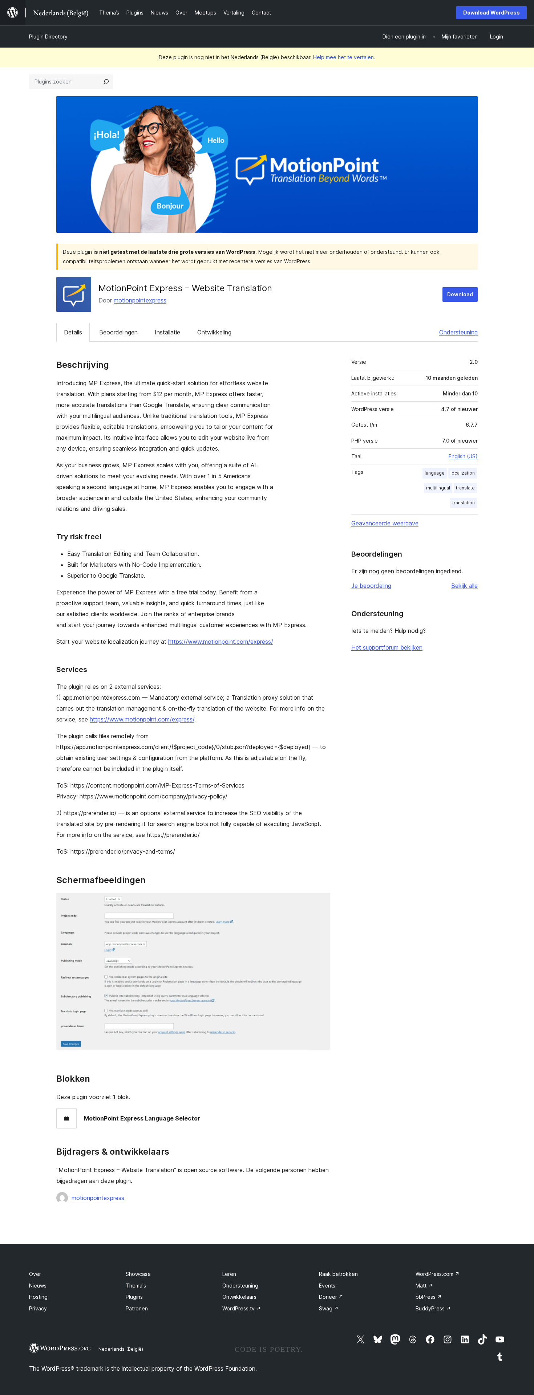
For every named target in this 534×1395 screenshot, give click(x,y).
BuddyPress (433, 1308)
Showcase (138, 1274)
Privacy (38, 1308)
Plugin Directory (48, 36)
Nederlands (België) (120, 1349)
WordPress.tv (241, 1308)
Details (73, 332)
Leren (229, 1274)
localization (462, 473)
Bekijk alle (464, 585)
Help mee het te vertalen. (344, 57)
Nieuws (37, 1285)
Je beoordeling (371, 585)
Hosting (38, 1297)
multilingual (438, 488)
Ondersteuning (458, 332)
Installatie (167, 332)
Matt (424, 1285)
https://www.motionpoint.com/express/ (220, 641)
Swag (329, 1308)
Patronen (137, 1308)
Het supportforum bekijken (386, 647)
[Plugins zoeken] (106, 81)
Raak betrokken (338, 1274)
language (435, 473)
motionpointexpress (140, 300)
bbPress (429, 1297)
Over (35, 1274)
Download (460, 294)
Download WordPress (491, 12)
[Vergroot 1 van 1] (320, 902)
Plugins (134, 1297)
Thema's (136, 1285)
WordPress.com (438, 1274)
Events (327, 1285)
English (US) (463, 456)
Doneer (331, 1297)
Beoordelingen (118, 332)
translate (465, 488)
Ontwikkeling (214, 332)
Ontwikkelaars (239, 1297)
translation (463, 502)
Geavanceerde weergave (384, 523)
